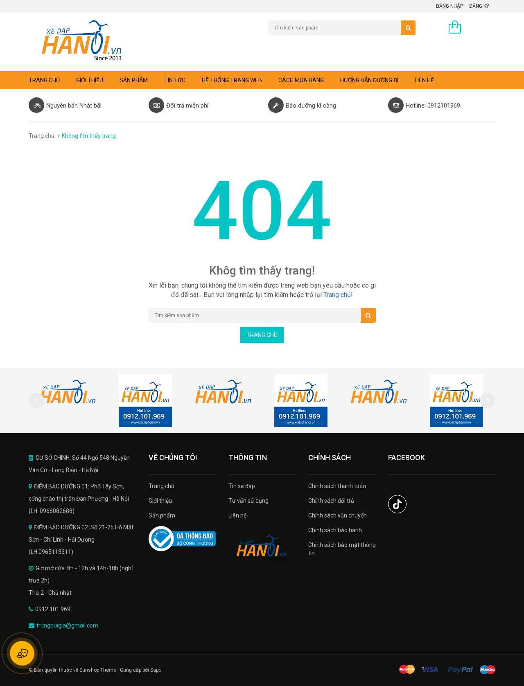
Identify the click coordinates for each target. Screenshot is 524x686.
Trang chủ (44, 80)
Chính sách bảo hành (335, 530)
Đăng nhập (449, 6)
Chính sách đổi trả (331, 500)
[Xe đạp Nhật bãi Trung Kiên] (262, 548)
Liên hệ (424, 80)
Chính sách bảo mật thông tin (342, 549)
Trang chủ (161, 486)
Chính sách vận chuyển (337, 515)
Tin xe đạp (241, 486)
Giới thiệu (89, 80)
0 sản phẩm (480, 28)
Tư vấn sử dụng (248, 500)
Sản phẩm (134, 80)
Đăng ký (479, 6)
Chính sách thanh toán (337, 486)
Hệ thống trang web (232, 80)
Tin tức (174, 80)
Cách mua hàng (301, 80)
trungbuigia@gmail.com (67, 625)
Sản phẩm (162, 515)
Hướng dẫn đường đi (369, 80)
